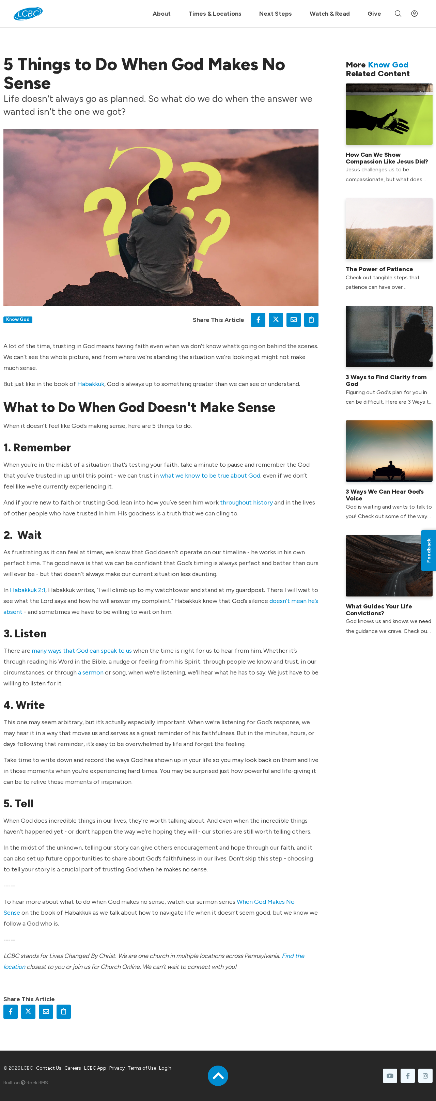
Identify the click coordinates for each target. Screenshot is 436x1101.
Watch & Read (330, 13)
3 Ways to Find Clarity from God (386, 380)
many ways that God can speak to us (82, 650)
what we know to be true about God (210, 475)
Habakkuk (90, 384)
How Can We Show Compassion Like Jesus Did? (387, 158)
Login (165, 1068)
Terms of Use (142, 1068)
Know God (18, 319)
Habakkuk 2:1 (27, 590)
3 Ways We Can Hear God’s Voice (385, 495)
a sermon (91, 672)
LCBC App (95, 1068)
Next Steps (275, 13)
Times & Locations (215, 13)
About (162, 13)
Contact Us (48, 1068)
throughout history (246, 502)
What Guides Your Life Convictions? (379, 610)
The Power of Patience (379, 269)
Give (374, 13)
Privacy (117, 1068)
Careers (72, 1068)
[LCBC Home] (28, 13)
